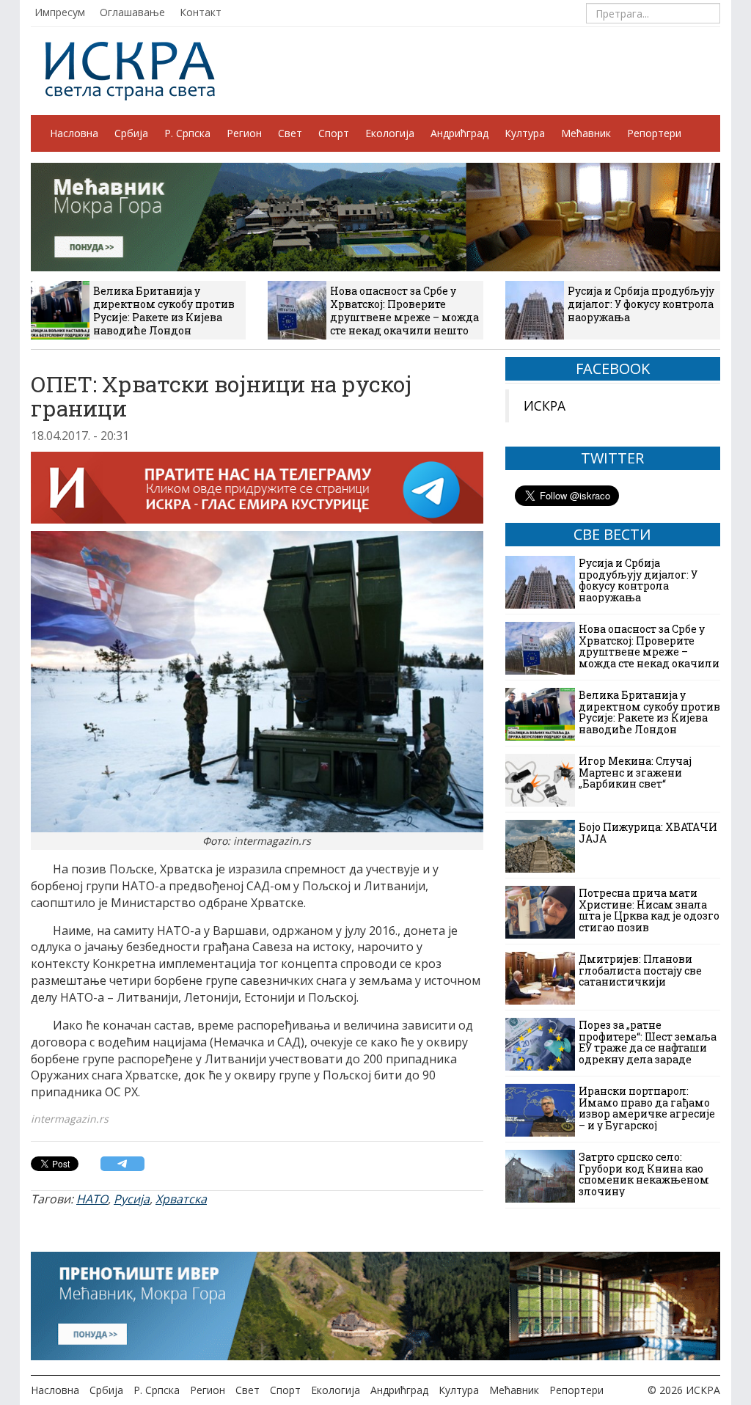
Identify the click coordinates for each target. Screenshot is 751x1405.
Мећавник (586, 133)
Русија (132, 1199)
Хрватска (181, 1199)
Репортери (654, 133)
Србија (131, 133)
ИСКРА (544, 405)
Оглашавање (132, 12)
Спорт (333, 133)
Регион (244, 133)
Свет (290, 133)
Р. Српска (187, 133)
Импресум (59, 12)
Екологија (389, 133)
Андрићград (459, 133)
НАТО (92, 1199)
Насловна (74, 133)
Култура (525, 133)
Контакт (200, 12)
